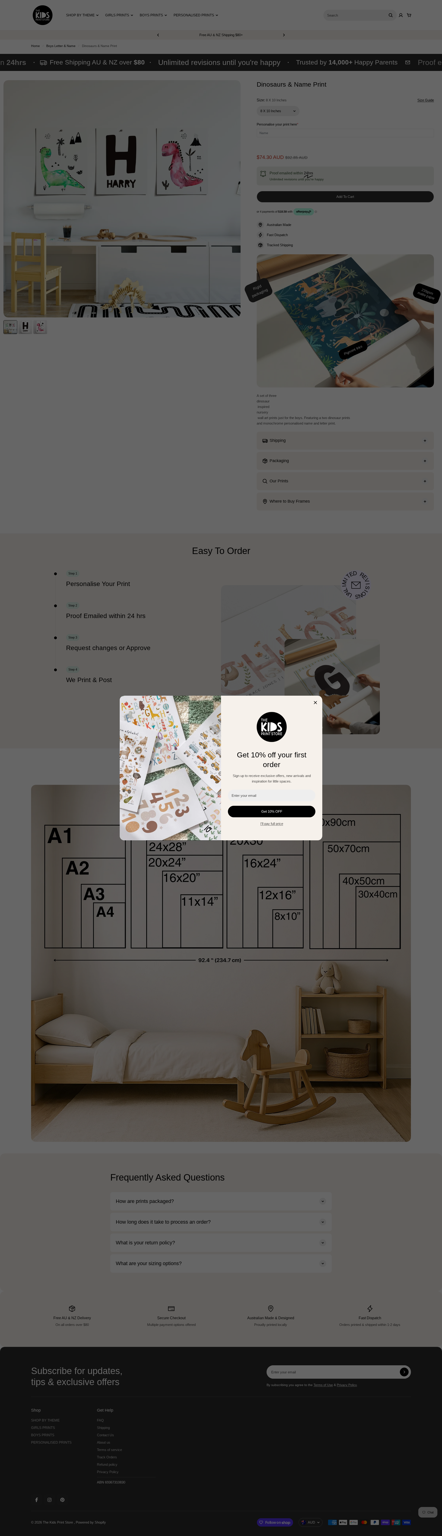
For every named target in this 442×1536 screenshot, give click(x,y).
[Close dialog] (315, 702)
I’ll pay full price (271, 824)
